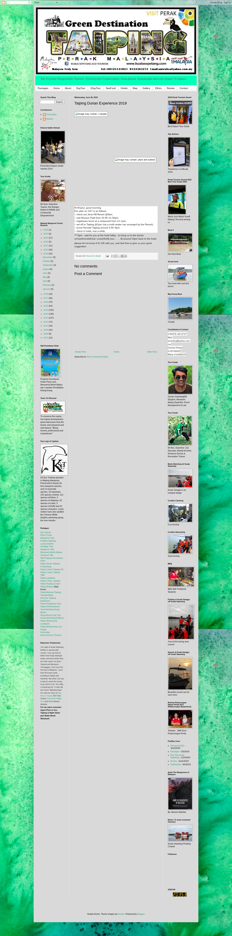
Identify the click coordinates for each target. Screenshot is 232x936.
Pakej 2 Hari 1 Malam (50, 581)
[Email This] (112, 256)
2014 (46, 310)
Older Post (152, 352)
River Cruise (46, 535)
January (47, 289)
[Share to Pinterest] (125, 256)
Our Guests (45, 532)
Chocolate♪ (51, 114)
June (45, 273)
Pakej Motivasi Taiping (50, 592)
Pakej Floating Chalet (50, 584)
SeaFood (111, 88)
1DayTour (95, 88)
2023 (46, 238)
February (47, 285)
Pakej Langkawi (47, 578)
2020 (46, 250)
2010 (46, 326)
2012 (46, 318)
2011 (46, 322)
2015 (46, 306)
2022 (46, 242)
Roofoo (121, 914)
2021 (46, 246)
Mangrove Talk (47, 549)
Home (56, 88)
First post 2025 (177, 746)
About (68, 88)
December (48, 257)
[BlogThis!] (116, 256)
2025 (46, 230)
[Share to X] (119, 256)
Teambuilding (46, 595)
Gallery (146, 88)
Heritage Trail (46, 546)
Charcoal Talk (46, 555)
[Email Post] (107, 256)
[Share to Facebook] (122, 256)
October (47, 261)
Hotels (124, 88)
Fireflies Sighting (48, 541)
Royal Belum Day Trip (50, 615)
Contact (184, 88)
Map (135, 88)
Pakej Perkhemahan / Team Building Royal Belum (50, 609)
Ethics (158, 88)
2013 (46, 314)
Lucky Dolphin (47, 544)
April (45, 281)
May (45, 277)
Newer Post (80, 352)
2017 (46, 298)
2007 (46, 338)
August (46, 269)
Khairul (49, 119)
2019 (46, 254)
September (48, 265)
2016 (46, 302)
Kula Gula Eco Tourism (50, 635)
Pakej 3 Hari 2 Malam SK (52, 569)
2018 (46, 294)
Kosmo (173, 761)
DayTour (80, 88)
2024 (46, 234)
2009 (46, 330)
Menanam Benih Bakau (51, 552)
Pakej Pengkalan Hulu (50, 604)
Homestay (45, 632)
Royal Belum (58, 618)
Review (171, 88)
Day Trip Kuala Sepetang (177, 756)
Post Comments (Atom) (97, 357)
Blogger (140, 914)
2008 (46, 334)
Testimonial (175, 764)
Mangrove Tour (47, 538)
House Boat (46, 618)
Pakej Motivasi (47, 586)
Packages (43, 88)
